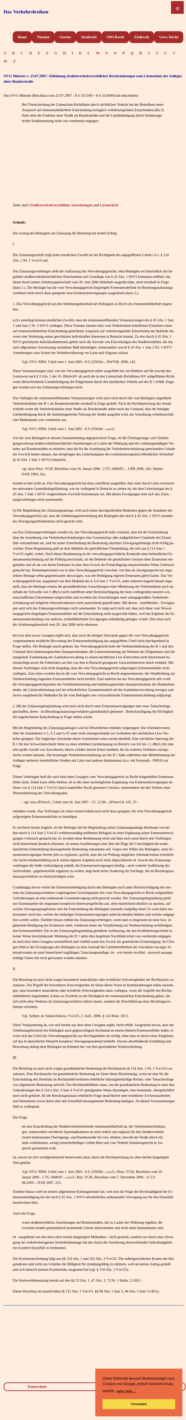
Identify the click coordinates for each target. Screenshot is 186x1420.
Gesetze (65, 37)
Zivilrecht (141, 37)
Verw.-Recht (168, 37)
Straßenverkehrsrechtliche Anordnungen (61, 205)
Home (22, 37)
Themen (43, 37)
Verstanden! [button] (139, 1404)
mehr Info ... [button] (126, 1391)
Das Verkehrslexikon (26, 11)
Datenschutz (37, 1387)
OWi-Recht (115, 37)
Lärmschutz (109, 205)
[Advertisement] (94, 170)
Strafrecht (89, 37)
